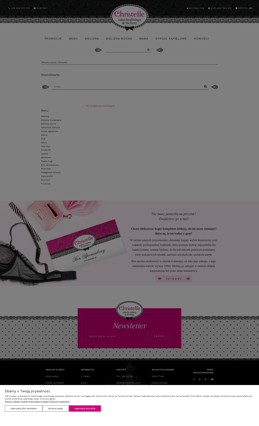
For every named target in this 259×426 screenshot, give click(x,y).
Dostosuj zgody (55, 408)
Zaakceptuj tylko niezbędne (23, 408)
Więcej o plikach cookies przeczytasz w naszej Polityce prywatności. (37, 401)
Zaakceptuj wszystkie (84, 408)
